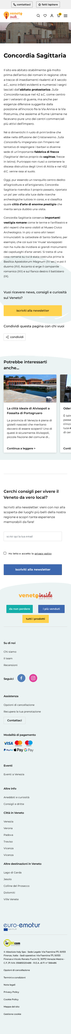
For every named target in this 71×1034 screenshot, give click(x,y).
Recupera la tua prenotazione (22, 711)
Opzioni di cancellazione (19, 705)
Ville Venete (11, 899)
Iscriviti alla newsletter (32, 569)
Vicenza (8, 848)
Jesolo (8, 879)
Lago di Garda (12, 872)
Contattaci (14, 720)
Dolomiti (9, 892)
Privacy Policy (11, 992)
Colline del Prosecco (16, 886)
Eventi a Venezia (14, 774)
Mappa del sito (11, 1006)
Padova (8, 835)
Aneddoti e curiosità (16, 797)
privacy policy (43, 553)
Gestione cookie (12, 1014)
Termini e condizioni (14, 977)
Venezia (8, 821)
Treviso (8, 841)
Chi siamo (10, 651)
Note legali (9, 984)
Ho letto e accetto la (30, 553)
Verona (8, 828)
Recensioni (10, 665)
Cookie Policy (11, 999)
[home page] (13, 16)
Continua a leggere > (21, 448)
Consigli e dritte (14, 804)
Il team (8, 658)
